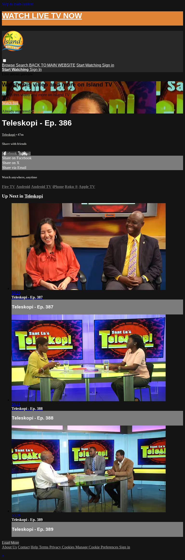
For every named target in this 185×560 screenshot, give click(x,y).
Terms (44, 547)
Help (35, 547)
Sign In (36, 69)
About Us (9, 547)
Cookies (68, 547)
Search (22, 65)
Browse (9, 65)
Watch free (10, 103)
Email (26, 153)
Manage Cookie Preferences (97, 547)
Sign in (108, 65)
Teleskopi (9, 134)
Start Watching (89, 65)
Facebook (10, 153)
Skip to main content (17, 4)
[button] (4, 60)
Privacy (55, 547)
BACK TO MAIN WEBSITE (52, 65)
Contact (24, 547)
